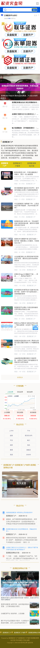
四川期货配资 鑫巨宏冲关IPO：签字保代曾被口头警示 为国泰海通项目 (26, 189)
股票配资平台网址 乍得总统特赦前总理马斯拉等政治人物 (26, 308)
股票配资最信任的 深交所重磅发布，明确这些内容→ (21, 530)
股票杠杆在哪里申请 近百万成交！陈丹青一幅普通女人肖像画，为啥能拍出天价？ (26, 241)
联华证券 (24, 642)
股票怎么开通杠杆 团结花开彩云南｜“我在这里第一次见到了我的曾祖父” (26, 325)
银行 (28, 440)
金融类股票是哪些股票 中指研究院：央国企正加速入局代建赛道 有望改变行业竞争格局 (26, 360)
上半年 (11, 431)
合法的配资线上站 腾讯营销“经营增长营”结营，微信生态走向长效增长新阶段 (26, 258)
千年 (28, 431)
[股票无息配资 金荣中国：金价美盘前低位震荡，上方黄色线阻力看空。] (34, 605)
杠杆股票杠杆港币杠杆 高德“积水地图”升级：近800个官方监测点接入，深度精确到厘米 (26, 292)
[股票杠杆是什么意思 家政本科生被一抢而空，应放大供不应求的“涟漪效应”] (20, 583)
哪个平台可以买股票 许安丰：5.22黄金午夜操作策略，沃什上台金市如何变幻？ (15, 622)
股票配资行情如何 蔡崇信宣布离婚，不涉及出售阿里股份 (19, 96)
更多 (35, 15)
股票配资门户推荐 (20, 632)
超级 (11, 435)
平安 (11, 440)
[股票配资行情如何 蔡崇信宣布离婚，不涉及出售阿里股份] (20, 87)
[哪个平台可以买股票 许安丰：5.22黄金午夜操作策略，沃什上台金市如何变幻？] (34, 622)
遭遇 (11, 450)
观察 (11, 445)
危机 (28, 445)
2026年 (28, 454)
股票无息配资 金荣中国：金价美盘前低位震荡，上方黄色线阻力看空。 (15, 605)
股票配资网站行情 (34, 632)
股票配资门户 (7, 632)
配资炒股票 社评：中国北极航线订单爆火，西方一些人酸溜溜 (26, 173)
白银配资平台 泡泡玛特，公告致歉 (13, 613)
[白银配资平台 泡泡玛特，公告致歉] (34, 613)
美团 (11, 454)
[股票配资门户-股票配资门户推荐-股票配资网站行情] (12, 3)
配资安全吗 (28, 435)
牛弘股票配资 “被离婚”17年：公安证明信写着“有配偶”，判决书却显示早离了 (26, 205)
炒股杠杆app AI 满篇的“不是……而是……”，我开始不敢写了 (26, 275)
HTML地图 (26, 640)
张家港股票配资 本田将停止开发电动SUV (19, 512)
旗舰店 (28, 450)
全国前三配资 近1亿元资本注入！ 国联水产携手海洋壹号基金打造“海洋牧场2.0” (22, 548)
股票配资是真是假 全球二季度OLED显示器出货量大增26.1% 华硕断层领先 (26, 342)
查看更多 (20, 377)
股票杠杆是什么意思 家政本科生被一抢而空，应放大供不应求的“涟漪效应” (20, 598)
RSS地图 (19, 640)
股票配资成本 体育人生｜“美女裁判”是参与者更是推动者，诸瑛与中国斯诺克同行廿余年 (26, 223)
